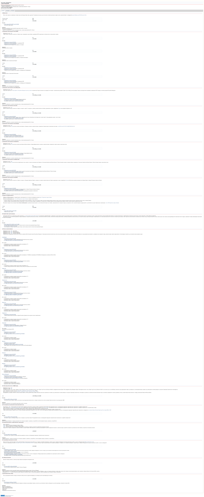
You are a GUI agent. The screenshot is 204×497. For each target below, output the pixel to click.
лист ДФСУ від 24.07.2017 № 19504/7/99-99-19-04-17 (66, 126)
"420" (11, 125)
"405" (11, 233)
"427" (11, 179)
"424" (11, 161)
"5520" (9, 406)
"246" (11, 387)
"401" (11, 231)
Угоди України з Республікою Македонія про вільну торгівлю (22, 90)
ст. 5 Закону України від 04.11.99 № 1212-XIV (31, 215)
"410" (11, 107)
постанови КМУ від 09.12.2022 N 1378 (16, 407)
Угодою (59, 108)
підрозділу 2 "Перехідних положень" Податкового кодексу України (27, 391)
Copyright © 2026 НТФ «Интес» (9, 495)
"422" (11, 143)
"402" (11, 89)
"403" (11, 33)
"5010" (4, 425)
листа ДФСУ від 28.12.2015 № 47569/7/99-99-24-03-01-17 (25, 442)
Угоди (12, 126)
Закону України (46, 407)
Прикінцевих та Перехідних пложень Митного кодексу (26, 390)
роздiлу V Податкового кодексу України (45, 197)
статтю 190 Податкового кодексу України (112, 202)
